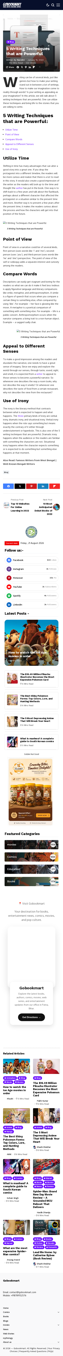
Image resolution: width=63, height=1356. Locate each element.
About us (7, 1342)
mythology (8, 1338)
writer (39, 374)
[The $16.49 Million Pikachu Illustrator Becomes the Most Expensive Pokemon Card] (12, 678)
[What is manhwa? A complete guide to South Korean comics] (12, 742)
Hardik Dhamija (43, 1212)
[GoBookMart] (12, 4)
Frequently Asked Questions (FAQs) (36, 1351)
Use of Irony (11, 149)
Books (6, 1316)
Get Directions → (31, 1017)
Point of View (12, 134)
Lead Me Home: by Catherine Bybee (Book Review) (45, 1255)
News (5, 1329)
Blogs (5, 1321)
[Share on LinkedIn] (30, 67)
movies (6, 1325)
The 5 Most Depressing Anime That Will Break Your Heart (37, 719)
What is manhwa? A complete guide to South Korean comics (37, 740)
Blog (19, 18)
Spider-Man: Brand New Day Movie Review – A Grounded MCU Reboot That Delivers (45, 1199)
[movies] (31, 844)
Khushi (10, 1099)
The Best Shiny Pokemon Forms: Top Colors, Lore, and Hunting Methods (36, 699)
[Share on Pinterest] (26, 67)
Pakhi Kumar (42, 1101)
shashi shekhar (44, 1147)
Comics (6, 1312)
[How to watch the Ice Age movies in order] (31, 643)
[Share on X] (22, 67)
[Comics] (31, 857)
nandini (21, 60)
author (19, 188)
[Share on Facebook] (18, 67)
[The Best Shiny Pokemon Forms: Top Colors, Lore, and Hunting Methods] (12, 700)
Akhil (9, 1154)
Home (10, 18)
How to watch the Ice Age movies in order (27, 654)
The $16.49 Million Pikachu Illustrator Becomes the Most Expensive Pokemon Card (37, 677)
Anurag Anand (13, 1260)
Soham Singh (13, 1198)
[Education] (31, 869)
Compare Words (13, 139)
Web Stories (8, 1334)
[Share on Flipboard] (34, 67)
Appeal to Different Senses (19, 144)
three (21, 415)
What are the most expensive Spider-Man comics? (15, 1251)
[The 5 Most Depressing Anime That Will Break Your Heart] (12, 721)
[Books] (31, 881)
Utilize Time (11, 129)
